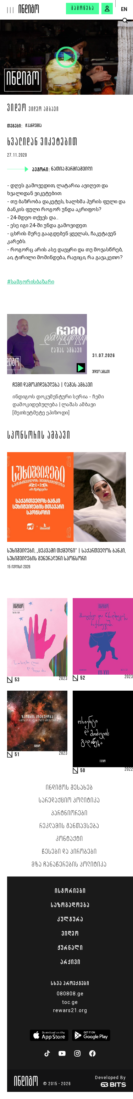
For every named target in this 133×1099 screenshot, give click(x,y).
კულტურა (70, 919)
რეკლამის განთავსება (69, 826)
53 (17, 680)
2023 (63, 678)
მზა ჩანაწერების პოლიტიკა (69, 864)
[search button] (125, 21)
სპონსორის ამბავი (39, 436)
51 (17, 755)
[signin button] (107, 8)
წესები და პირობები (69, 851)
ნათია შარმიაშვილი (72, 169)
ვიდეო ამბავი (44, 109)
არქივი (70, 962)
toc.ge (70, 1002)
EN (124, 9)
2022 (128, 769)
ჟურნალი (70, 948)
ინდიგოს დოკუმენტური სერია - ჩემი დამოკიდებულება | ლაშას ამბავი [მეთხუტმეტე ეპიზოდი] (58, 404)
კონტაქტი (69, 839)
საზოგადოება (70, 905)
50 (82, 771)
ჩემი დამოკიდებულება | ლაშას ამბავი (52, 385)
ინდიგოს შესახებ (69, 787)
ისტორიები (70, 891)
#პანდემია (33, 126)
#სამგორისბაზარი (30, 281)
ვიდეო (17, 109)
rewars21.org (70, 1010)
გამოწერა (83, 8)
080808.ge (70, 993)
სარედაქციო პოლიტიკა (69, 800)
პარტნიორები (69, 813)
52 (82, 678)
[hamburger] (9, 6)
